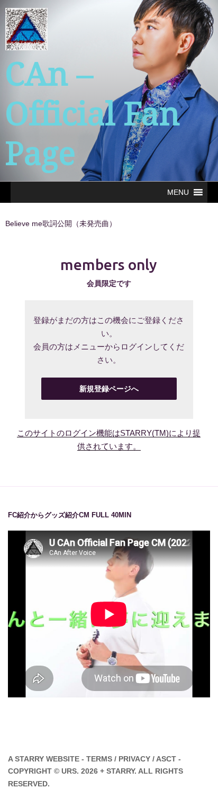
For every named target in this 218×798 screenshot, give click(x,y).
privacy (134, 759)
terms (99, 759)
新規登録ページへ (109, 388)
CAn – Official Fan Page (92, 114)
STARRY (29, 759)
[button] (178, 192)
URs (69, 771)
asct (166, 759)
